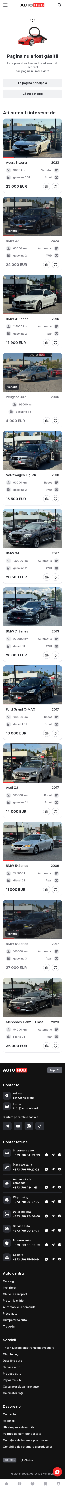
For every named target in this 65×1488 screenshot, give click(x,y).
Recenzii (9, 1421)
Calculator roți (13, 1393)
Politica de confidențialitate (22, 1433)
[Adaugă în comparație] (46, 186)
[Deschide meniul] (5, 5)
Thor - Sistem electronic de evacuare (28, 1347)
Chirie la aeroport (15, 1294)
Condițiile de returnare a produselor (27, 1446)
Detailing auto (12, 1360)
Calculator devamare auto (21, 1386)
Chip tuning (11, 1354)
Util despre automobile (18, 1427)
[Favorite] (32, 1483)
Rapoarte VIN (12, 1380)
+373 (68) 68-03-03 (26, 1245)
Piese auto (10, 1313)
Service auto (11, 1367)
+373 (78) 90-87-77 (26, 1202)
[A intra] (58, 1483)
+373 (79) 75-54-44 (26, 1259)
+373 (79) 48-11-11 (25, 1187)
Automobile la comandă (19, 1307)
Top (52, 1070)
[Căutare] (59, 5)
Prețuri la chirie (13, 1300)
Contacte (9, 1414)
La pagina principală (32, 83)
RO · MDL (10, 1459)
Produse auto (12, 1373)
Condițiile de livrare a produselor (25, 1440)
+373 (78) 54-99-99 (26, 1155)
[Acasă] (6, 1483)
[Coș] (45, 1483)
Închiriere (9, 1287)
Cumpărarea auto (15, 1320)
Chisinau (29, 1460)
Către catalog (33, 94)
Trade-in (9, 1326)
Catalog (8, 1281)
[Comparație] (19, 1483)
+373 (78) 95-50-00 (26, 1216)
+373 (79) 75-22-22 (26, 1169)
